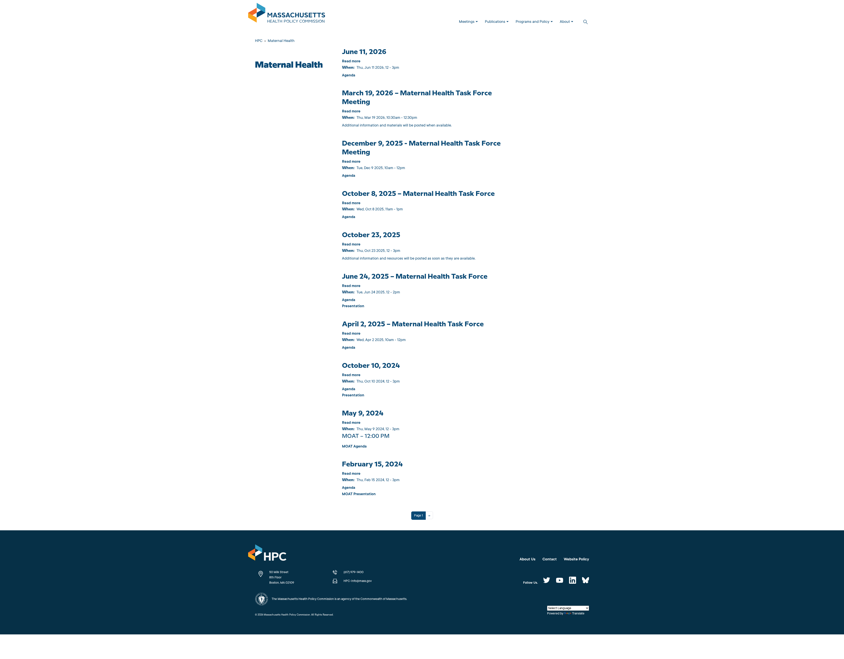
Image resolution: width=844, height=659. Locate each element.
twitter (546, 580)
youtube (559, 580)
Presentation (353, 306)
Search (585, 21)
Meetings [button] (467, 21)
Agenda (348, 75)
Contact (549, 559)
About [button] (565, 21)
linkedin (572, 580)
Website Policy (576, 559)
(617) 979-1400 (354, 572)
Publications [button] (495, 21)
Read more (351, 61)
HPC (258, 40)
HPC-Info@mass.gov (358, 581)
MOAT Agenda (354, 446)
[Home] (288, 13)
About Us (527, 559)
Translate (578, 613)
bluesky (585, 580)
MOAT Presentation (359, 494)
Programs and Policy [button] (532, 21)
